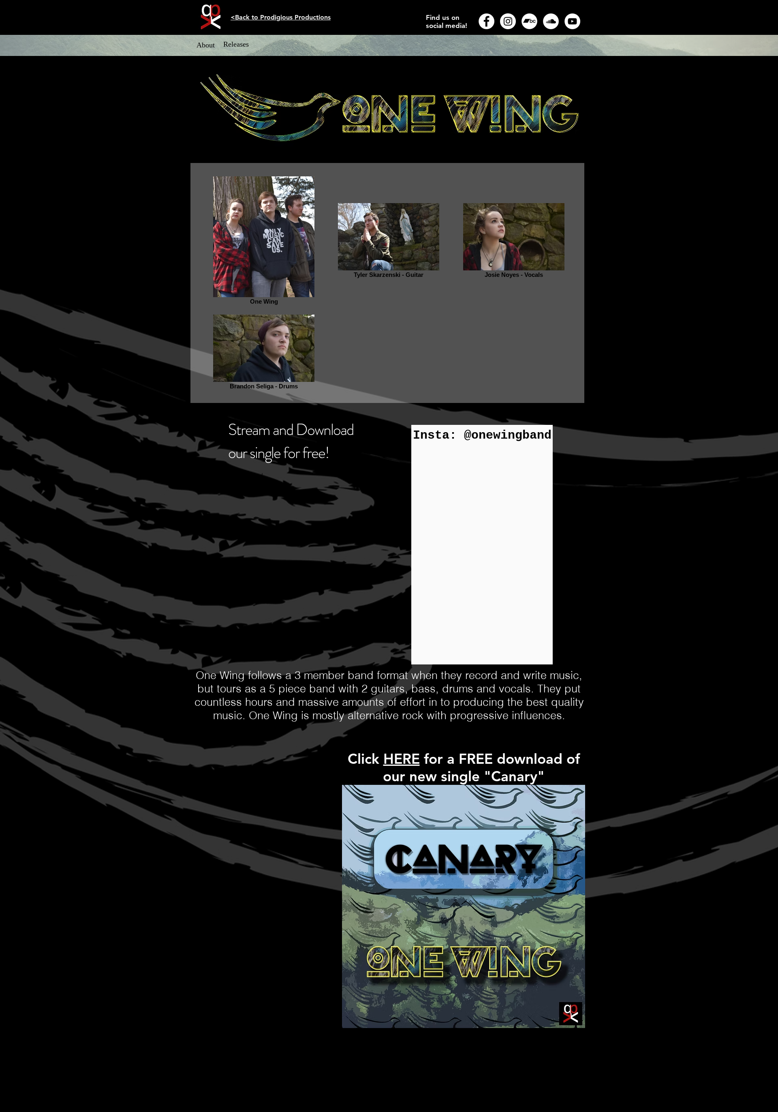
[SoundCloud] (551, 21)
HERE (401, 758)
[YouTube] (572, 21)
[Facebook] (486, 21)
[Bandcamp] (529, 21)
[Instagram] (508, 21)
